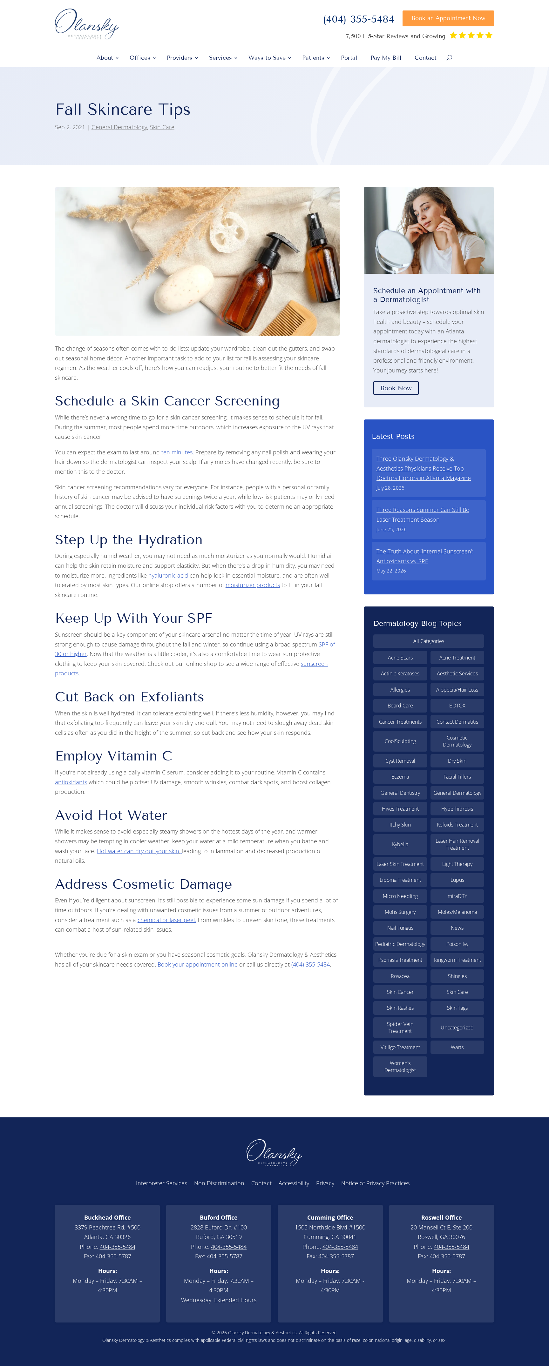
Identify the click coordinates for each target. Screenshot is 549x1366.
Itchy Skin (400, 824)
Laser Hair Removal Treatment (457, 844)
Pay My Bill (385, 58)
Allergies (400, 689)
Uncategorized (457, 1027)
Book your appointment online (198, 964)
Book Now (396, 388)
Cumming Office (330, 1217)
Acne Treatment (457, 657)
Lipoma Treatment (400, 879)
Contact (426, 58)
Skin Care (162, 127)
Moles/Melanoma (457, 911)
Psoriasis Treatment (400, 959)
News (457, 927)
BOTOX (457, 705)
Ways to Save (267, 58)
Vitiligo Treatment (400, 1047)
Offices (140, 58)
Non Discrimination (219, 1184)
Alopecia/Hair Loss (457, 689)
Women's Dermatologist (400, 1067)
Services (220, 58)
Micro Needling (400, 896)
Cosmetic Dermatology (457, 741)
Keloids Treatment (457, 824)
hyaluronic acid (168, 575)
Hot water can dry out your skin (138, 851)
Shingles (457, 976)
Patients (313, 58)
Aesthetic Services (457, 673)
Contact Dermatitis (457, 721)
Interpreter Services (161, 1184)
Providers (180, 58)
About (105, 58)
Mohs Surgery (400, 911)
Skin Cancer (400, 991)
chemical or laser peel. (167, 920)
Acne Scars (400, 657)
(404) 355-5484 (358, 21)
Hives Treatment (400, 808)
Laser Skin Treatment (400, 863)
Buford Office (219, 1217)
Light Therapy (457, 863)
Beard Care (400, 705)
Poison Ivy (457, 944)
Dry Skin (457, 760)
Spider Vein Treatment (400, 1028)
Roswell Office (441, 1217)
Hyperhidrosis (457, 808)
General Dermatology (119, 127)
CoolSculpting (400, 741)
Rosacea (400, 976)
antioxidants (71, 782)
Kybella (400, 844)
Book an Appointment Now (448, 18)
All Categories (428, 641)
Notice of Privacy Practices (375, 1184)
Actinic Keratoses (400, 673)
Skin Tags (457, 1007)
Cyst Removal (400, 760)
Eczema (400, 776)
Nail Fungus (400, 927)
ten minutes (177, 452)
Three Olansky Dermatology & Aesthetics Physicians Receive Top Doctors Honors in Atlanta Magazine (423, 468)
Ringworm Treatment (457, 959)
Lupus (457, 879)
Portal (349, 58)
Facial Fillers (457, 776)
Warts (457, 1047)
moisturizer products (253, 585)
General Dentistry (400, 792)
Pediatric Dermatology (400, 944)
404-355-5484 (117, 1246)
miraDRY (457, 896)
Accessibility (294, 1184)
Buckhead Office (107, 1217)
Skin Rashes (400, 1007)
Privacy (325, 1184)
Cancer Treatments (400, 721)
